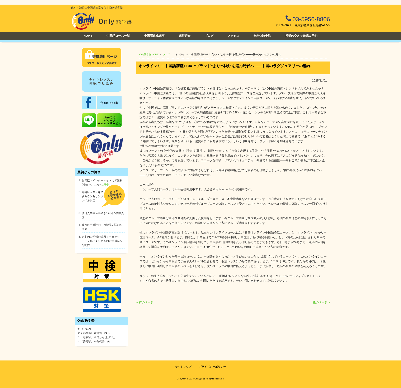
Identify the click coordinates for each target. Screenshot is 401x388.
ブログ (166, 54)
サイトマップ (183, 366)
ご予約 (105, 184)
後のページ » (321, 302)
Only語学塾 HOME (149, 54)
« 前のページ (145, 302)
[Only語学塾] (102, 30)
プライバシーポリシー (212, 366)
